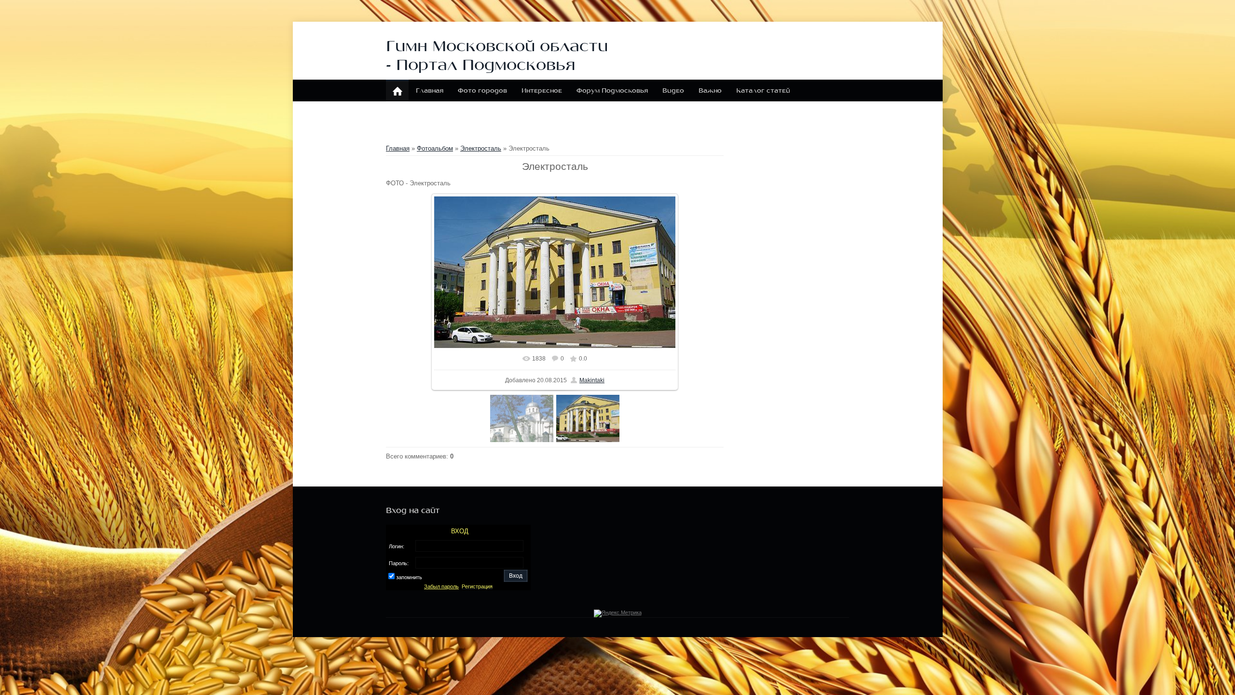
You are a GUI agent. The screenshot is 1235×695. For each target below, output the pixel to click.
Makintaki (591, 380)
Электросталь (480, 148)
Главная (398, 148)
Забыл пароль (441, 586)
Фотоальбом (435, 148)
